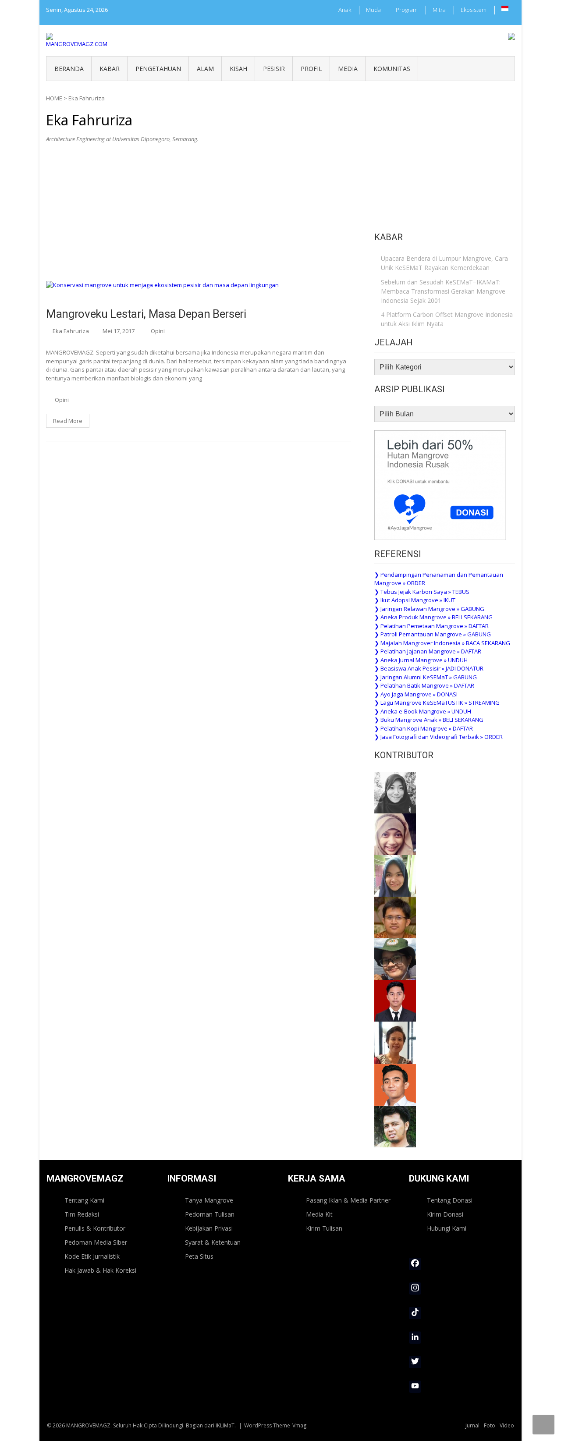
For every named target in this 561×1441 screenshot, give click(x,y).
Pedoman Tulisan (209, 1214)
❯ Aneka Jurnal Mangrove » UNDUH (421, 660)
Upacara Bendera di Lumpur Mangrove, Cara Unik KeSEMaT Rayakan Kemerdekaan (444, 263)
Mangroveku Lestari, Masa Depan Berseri (146, 313)
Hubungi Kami (446, 1228)
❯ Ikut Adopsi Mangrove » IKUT (414, 600)
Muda (373, 10)
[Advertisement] (198, 215)
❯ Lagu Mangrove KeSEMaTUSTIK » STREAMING (437, 702)
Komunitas (391, 68)
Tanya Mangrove (209, 1200)
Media (348, 68)
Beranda (69, 68)
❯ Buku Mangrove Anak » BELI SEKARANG (428, 720)
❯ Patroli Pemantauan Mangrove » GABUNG (432, 634)
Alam (205, 68)
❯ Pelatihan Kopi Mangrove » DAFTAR (423, 728)
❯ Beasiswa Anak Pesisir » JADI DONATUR (428, 668)
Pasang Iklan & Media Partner (348, 1200)
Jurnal (472, 1425)
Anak (344, 10)
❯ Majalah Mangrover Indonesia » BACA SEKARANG (442, 643)
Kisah (238, 68)
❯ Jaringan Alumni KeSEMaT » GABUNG (425, 677)
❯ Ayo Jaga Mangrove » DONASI (416, 694)
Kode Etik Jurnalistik (92, 1256)
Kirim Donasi (445, 1214)
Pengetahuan (158, 68)
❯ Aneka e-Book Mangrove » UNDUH (422, 711)
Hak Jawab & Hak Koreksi (100, 1270)
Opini (158, 331)
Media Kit (319, 1214)
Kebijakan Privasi (209, 1228)
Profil (311, 68)
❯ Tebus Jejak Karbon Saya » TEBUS (421, 592)
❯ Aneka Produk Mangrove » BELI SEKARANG (433, 617)
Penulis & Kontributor (94, 1228)
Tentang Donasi (449, 1200)
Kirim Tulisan (324, 1228)
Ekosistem (473, 10)
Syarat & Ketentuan (213, 1242)
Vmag (299, 1425)
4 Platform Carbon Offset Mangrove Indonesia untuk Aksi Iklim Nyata (447, 319)
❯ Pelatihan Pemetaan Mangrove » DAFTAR (431, 626)
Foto (489, 1425)
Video (507, 1425)
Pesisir (274, 68)
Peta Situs (199, 1256)
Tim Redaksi (81, 1214)
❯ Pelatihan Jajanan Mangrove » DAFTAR (427, 651)
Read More (67, 421)
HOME (54, 98)
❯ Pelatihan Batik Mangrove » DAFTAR (424, 685)
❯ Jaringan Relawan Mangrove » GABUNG (429, 609)
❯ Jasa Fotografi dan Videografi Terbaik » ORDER (438, 737)
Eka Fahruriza (71, 331)
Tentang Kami (84, 1200)
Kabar (109, 68)
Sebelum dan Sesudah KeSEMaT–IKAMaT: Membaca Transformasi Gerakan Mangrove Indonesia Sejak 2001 (443, 291)
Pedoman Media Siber (95, 1242)
